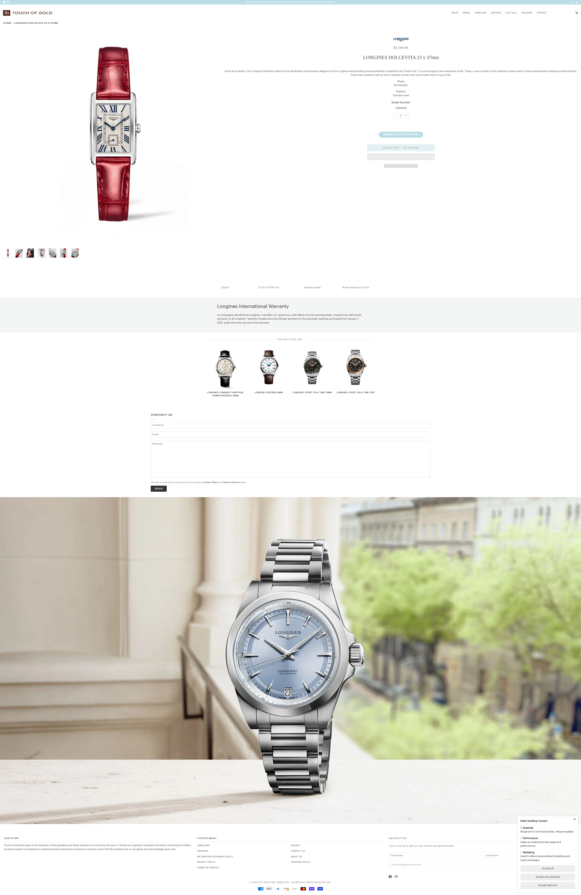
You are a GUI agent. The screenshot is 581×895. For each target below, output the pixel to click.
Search (295, 845)
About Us (296, 857)
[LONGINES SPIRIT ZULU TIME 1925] (355, 368)
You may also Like (289, 339)
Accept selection (547, 885)
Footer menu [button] (207, 838)
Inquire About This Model (401, 134)
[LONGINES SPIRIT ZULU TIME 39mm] (312, 368)
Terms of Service (231, 482)
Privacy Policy (211, 482)
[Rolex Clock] (561, 13)
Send (159, 488)
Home (7, 23)
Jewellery (203, 845)
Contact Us (298, 851)
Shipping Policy (301, 862)
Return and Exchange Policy (215, 857)
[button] (455, 13)
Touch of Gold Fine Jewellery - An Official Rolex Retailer (288, 882)
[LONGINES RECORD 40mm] (269, 368)
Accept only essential (548, 877)
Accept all (547, 868)
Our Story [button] (11, 838)
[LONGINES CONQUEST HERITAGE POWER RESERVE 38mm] (225, 368)
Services (202, 851)
